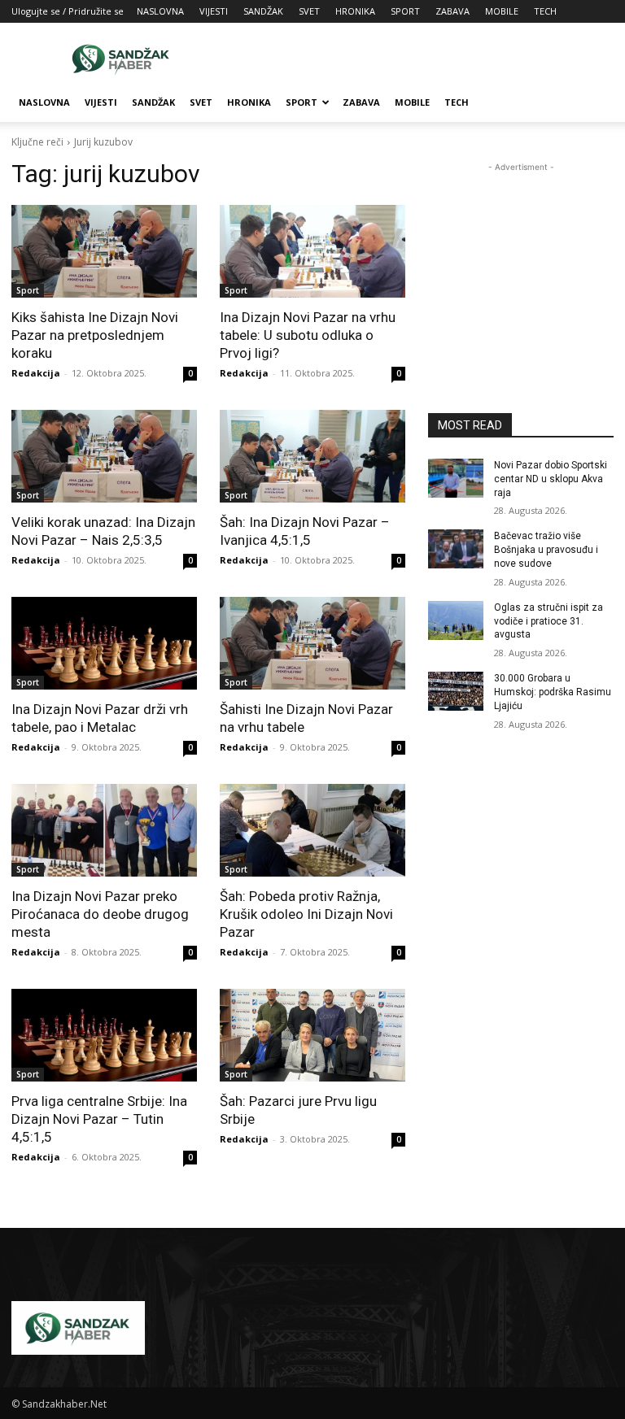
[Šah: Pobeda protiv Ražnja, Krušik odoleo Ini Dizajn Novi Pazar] (312, 830)
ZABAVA (452, 11)
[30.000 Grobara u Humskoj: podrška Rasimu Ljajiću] (455, 691)
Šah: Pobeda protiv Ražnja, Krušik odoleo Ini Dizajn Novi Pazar (306, 914)
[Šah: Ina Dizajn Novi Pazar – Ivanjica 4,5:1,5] (312, 456)
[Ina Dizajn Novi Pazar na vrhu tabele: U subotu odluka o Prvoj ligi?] (312, 251)
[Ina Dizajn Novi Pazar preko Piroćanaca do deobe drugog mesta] (104, 830)
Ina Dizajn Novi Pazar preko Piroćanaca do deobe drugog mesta (100, 914)
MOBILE (501, 11)
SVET (309, 11)
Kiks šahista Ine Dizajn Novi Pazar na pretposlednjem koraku (94, 335)
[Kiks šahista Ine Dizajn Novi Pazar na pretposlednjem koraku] (104, 251)
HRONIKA (355, 11)
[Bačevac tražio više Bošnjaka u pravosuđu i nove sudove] (455, 548)
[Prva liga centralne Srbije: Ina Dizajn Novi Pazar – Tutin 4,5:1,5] (104, 1035)
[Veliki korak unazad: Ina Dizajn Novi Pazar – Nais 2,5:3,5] (104, 456)
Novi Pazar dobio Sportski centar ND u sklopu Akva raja (550, 478)
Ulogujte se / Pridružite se (67, 11)
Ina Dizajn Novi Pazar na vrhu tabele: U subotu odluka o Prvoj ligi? (308, 335)
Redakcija (35, 373)
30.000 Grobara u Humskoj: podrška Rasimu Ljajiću (552, 692)
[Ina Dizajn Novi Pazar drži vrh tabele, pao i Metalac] (104, 643)
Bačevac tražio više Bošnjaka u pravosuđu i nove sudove (546, 549)
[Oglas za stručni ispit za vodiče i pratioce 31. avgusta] (455, 620)
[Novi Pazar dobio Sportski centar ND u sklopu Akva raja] (455, 478)
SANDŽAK (263, 11)
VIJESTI (213, 11)
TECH (545, 11)
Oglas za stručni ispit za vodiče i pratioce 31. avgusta (548, 621)
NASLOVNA (160, 11)
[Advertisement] (422, 58)
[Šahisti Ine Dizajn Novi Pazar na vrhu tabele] (312, 643)
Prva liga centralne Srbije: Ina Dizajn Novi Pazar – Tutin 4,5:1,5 (99, 1119)
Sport (27, 290)
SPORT (405, 11)
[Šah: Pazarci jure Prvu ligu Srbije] (312, 1035)
